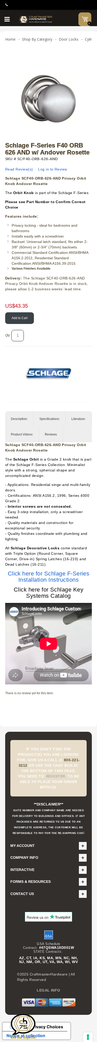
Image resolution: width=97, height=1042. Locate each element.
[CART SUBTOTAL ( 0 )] (85, 19)
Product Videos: (22, 434)
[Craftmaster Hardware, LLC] (36, 19)
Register (55, 776)
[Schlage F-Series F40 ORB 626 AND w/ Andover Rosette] (48, 58)
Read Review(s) (19, 169)
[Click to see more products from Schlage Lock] (48, 373)
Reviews (51, 434)
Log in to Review (52, 169)
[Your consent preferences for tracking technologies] (88, 1037)
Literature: (78, 419)
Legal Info (48, 990)
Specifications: (49, 419)
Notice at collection (25, 1035)
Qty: (8, 335)
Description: (19, 419)
